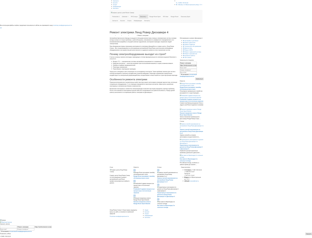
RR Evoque (134, 16)
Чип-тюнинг (187, 57)
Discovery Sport (185, 16)
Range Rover (174, 16)
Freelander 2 (116, 16)
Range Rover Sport (155, 16)
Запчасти (115, 21)
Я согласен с (188, 75)
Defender (125, 16)
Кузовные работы (189, 55)
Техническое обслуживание (192, 46)
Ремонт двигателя (189, 42)
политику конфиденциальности (62, 25)
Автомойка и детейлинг (191, 41)
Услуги (115, 5)
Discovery (143, 16)
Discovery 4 (132, 35)
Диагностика (188, 48)
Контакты (116, 8)
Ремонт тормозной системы (192, 52)
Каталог (115, 3)
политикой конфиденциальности (188, 75)
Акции (146, 210)
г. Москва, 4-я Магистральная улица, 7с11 (189, 5)
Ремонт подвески (189, 44)
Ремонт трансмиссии (190, 54)
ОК (1, 28)
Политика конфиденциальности (119, 216)
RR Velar (165, 16)
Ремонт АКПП (188, 50)
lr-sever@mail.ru (194, 181)
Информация (117, 6)
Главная (112, 35)
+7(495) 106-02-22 (182, 3)
